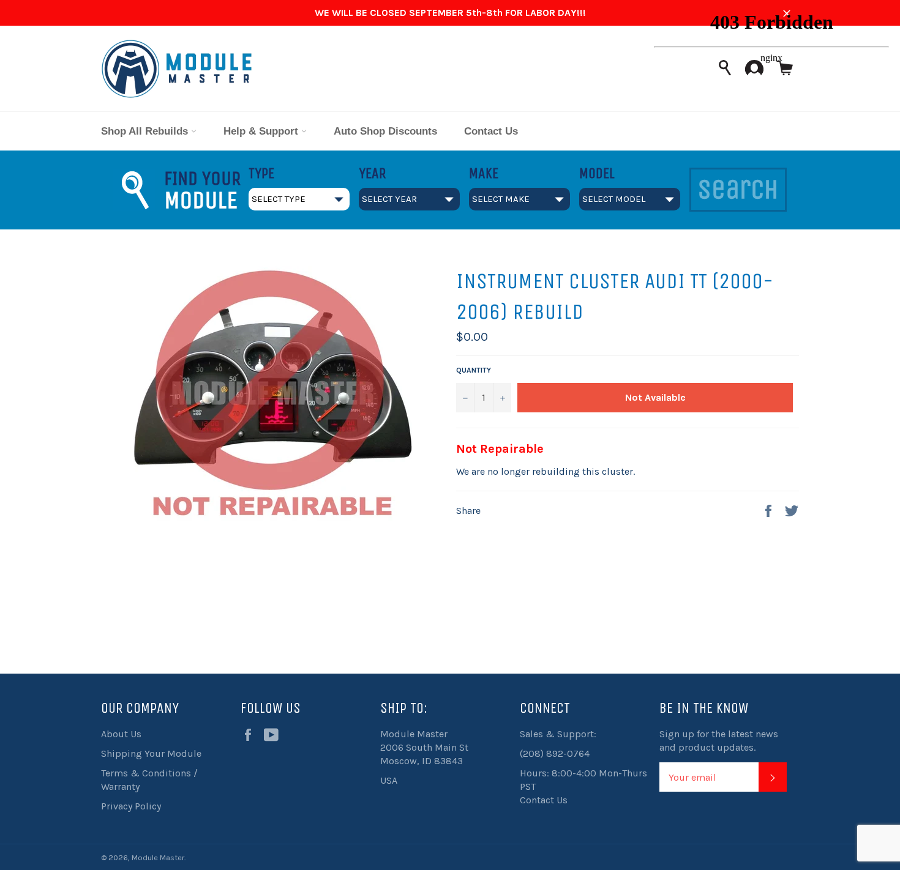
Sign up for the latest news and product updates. (718, 740)
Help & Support (262, 131)
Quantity (473, 370)
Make (483, 173)
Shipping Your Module (151, 753)
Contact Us (491, 131)
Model (597, 173)
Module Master (158, 857)
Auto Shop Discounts (385, 131)
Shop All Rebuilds (146, 131)
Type (261, 173)
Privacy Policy (131, 806)
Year (372, 173)
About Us (121, 734)
